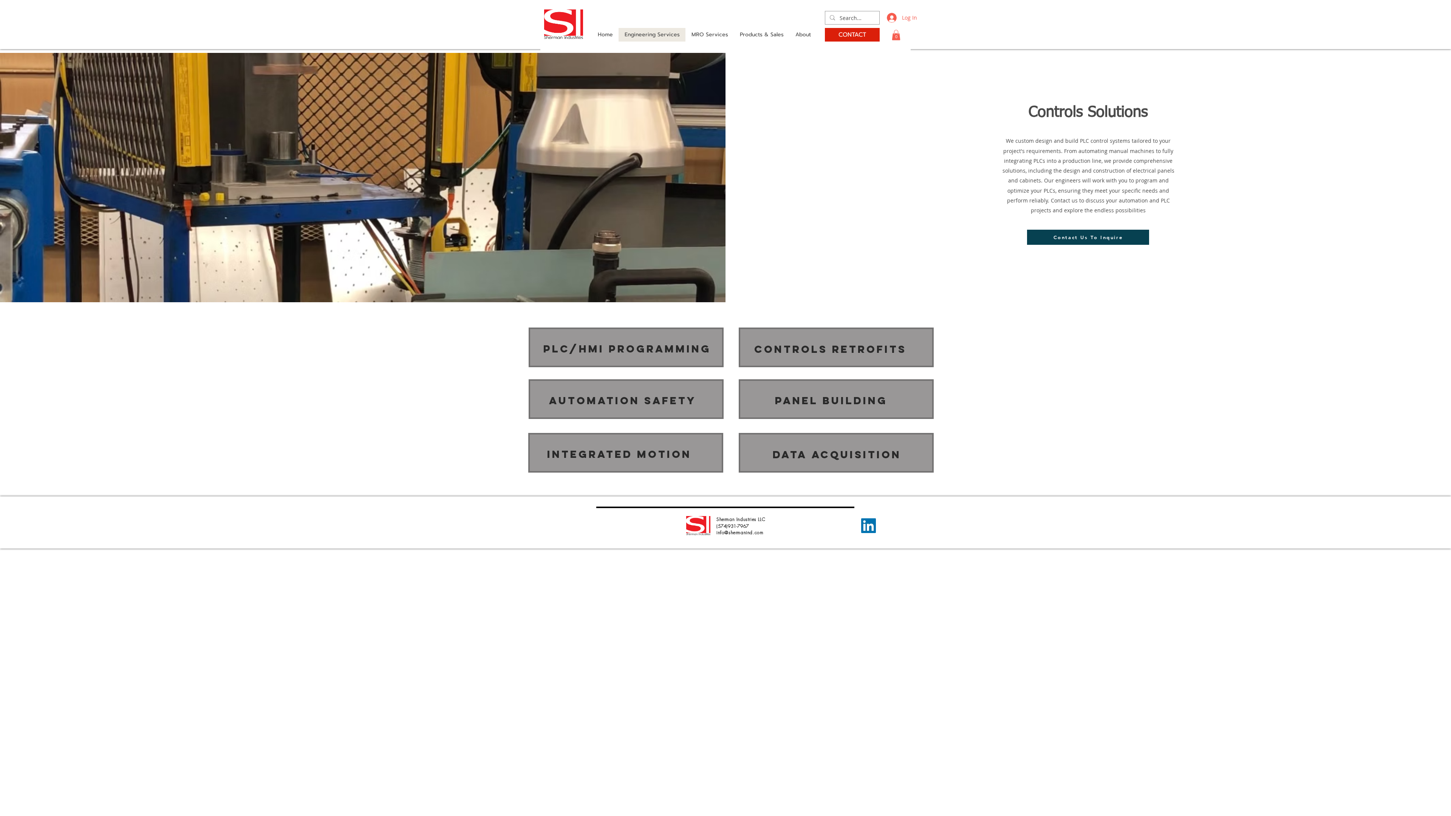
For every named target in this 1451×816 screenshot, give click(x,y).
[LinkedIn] (868, 525)
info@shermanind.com (739, 532)
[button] (896, 35)
